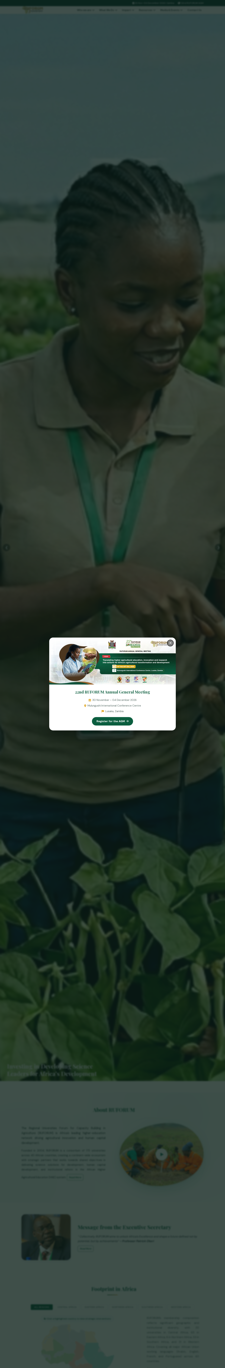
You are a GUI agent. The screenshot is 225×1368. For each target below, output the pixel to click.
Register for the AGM (111, 721)
